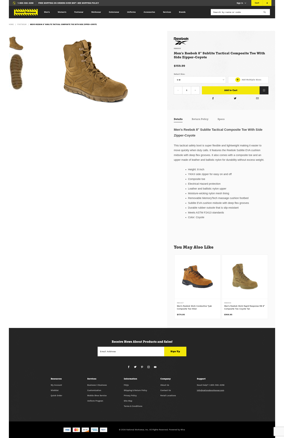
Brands (182, 12)
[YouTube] (155, 368)
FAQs (126, 385)
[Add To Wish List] (264, 90)
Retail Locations (168, 395)
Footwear (78, 12)
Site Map (128, 401)
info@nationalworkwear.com (210, 390)
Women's (62, 12)
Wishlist (55, 390)
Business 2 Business (97, 385)
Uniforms (131, 12)
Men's (47, 12)
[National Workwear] (26, 12)
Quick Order (56, 395)
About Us (164, 385)
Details (178, 119)
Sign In (240, 3)
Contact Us (165, 390)
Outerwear (114, 12)
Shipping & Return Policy (135, 390)
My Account (56, 385)
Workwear (96, 12)
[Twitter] (235, 99)
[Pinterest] (143, 368)
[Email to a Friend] (257, 99)
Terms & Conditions (133, 406)
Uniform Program (95, 401)
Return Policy (200, 119)
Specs (221, 119)
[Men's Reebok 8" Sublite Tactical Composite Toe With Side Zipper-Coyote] (95, 70)
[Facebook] (213, 99)
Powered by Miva (177, 430)
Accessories (149, 12)
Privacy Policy (130, 395)
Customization (94, 390)
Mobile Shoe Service (97, 395)
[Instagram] (149, 368)
